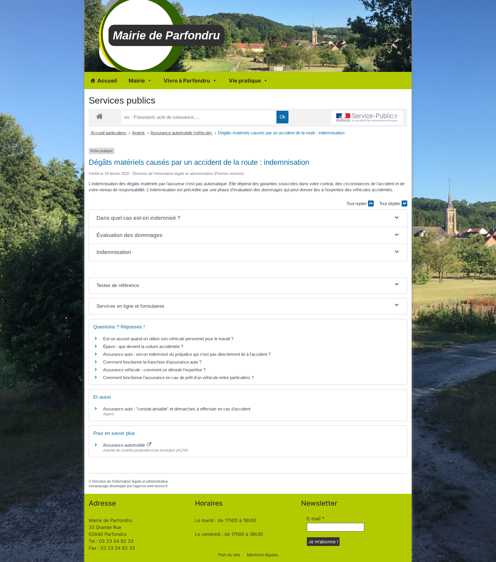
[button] (248, 218)
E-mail (315, 518)
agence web (144, 486)
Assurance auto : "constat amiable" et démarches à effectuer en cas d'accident (176, 408)
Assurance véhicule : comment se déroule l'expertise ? (154, 369)
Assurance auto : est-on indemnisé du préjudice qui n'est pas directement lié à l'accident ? (187, 354)
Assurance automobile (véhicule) (181, 132)
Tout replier (357, 203)
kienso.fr (161, 486)
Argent (139, 132)
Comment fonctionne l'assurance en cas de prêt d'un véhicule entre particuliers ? (178, 377)
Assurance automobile (124, 445)
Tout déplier (390, 203)
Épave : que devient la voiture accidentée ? (143, 346)
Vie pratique (245, 80)
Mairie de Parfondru (166, 35)
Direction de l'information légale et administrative (130, 481)
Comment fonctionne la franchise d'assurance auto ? (152, 362)
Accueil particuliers (109, 132)
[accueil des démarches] (99, 116)
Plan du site (229, 554)
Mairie (137, 80)
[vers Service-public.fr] (367, 118)
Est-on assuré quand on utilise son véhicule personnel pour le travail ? (168, 338)
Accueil (107, 80)
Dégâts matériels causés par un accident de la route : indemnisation (281, 132)
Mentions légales (262, 554)
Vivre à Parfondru (187, 80)
